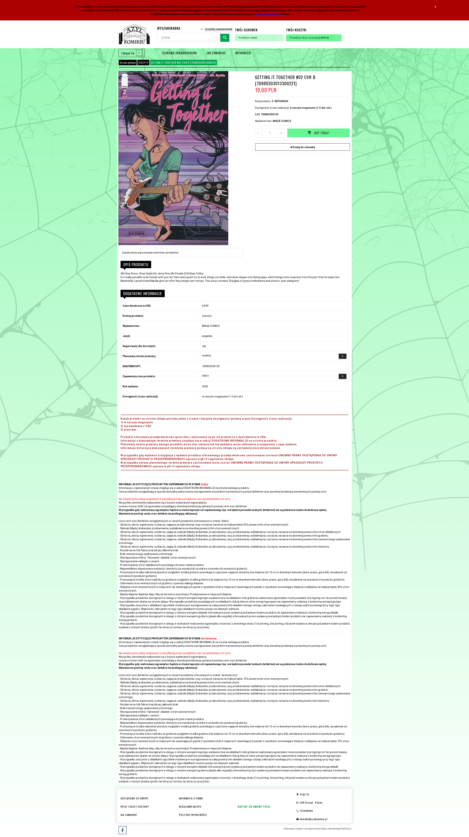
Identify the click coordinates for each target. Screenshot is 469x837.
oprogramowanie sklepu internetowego (322, 828)
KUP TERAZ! (321, 133)
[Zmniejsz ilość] (258, 133)
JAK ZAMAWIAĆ (216, 53)
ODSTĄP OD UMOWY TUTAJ (254, 806)
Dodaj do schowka (304, 147)
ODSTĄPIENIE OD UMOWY (134, 798)
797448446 (306, 811)
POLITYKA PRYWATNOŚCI (193, 815)
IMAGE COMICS (282, 121)
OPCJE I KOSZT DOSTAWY (134, 806)
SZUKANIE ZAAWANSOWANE (179, 53)
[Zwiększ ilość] (281, 133)
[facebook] (123, 830)
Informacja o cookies (293, 828)
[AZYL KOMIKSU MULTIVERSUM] (134, 34)
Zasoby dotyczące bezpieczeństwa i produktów (150, 252)
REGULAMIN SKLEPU (190, 806)
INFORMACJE (243, 53)
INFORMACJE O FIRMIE (191, 798)
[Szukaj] (224, 38)
